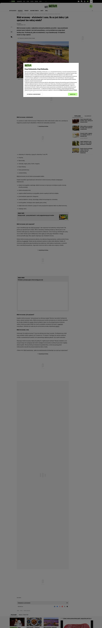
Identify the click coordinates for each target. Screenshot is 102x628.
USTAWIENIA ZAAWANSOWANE (33, 94)
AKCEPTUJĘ (72, 94)
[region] (51, 80)
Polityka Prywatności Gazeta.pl (66, 90)
